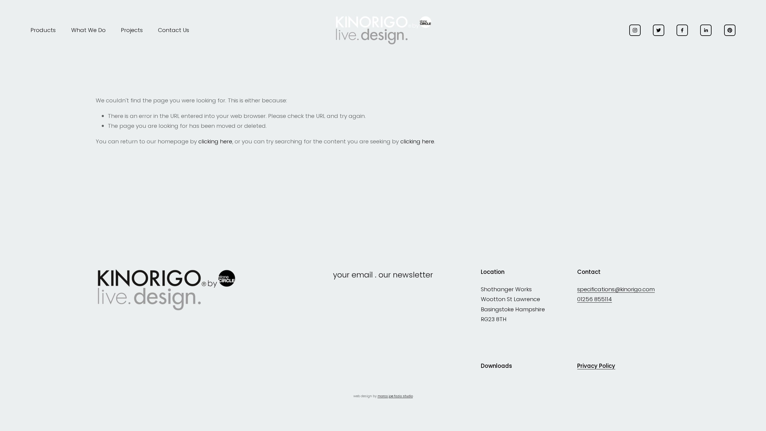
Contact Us (173, 30)
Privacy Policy (596, 366)
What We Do (88, 30)
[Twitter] (658, 30)
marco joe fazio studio (395, 396)
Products (43, 30)
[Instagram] (635, 30)
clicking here (215, 141)
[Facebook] (682, 30)
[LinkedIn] (706, 30)
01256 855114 (594, 299)
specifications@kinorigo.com (616, 289)
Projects (132, 30)
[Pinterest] (729, 30)
